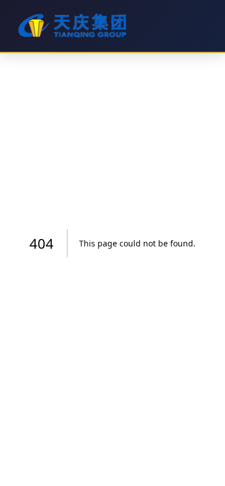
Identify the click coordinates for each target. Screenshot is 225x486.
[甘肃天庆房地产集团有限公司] (110, 26)
